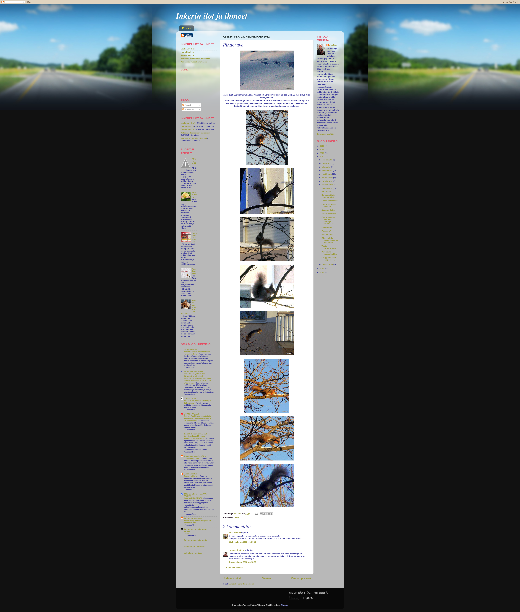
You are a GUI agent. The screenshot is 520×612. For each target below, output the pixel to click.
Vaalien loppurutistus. (329, 247)
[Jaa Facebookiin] (269, 513)
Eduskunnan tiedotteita (194, 546)
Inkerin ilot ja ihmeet (212, 15)
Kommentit (189, 109)
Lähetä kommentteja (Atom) (241, 584)
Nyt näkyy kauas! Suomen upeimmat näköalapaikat (194, 437)
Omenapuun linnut (192, 458)
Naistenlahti (327, 234)
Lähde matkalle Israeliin (328, 205)
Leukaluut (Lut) (188, 49)
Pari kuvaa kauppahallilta (329, 253)
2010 (322, 272)
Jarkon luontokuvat (193, 518)
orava (236, 517)
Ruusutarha (194, 195)
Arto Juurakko (194, 271)
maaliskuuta (328, 185)
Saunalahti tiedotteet (193, 372)
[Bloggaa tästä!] (263, 513)
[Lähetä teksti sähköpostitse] (256, 514)
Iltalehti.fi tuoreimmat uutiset (197, 434)
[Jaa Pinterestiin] (271, 513)
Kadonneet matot (329, 201)
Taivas (186, 534)
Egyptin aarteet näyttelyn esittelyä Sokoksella (328, 220)
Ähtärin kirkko (187, 55)
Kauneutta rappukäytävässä (194, 62)
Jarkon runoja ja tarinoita (195, 540)
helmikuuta (327, 188)
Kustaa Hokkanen (191, 476)
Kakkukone (326, 227)
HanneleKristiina (236, 550)
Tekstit (187, 105)
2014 (322, 150)
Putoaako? (326, 231)
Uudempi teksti (232, 578)
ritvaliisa (333, 45)
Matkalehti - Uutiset (193, 553)
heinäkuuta (327, 171)
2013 (322, 153)
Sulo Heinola (235, 533)
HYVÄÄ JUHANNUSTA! (193, 498)
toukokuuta (327, 178)
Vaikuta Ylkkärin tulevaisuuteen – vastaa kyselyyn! (197, 353)
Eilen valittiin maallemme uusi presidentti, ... (329, 240)
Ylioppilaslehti (190, 349)
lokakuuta (327, 163)
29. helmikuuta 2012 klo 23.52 (242, 542)
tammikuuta (327, 264)
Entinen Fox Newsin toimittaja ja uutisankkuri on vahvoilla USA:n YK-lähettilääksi (197, 418)
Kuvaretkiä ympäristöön (195, 456)
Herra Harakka (187, 52)
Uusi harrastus (190, 474)
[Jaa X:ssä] (266, 513)
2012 (322, 157)
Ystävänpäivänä (328, 214)
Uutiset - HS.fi (190, 398)
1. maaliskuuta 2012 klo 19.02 (242, 562)
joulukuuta (327, 160)
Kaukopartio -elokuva (194, 237)
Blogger (284, 605)
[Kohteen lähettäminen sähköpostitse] (261, 513)
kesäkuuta (327, 174)
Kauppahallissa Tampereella (328, 259)
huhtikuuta (327, 181)
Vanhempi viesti (301, 578)
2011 (322, 269)
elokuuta (326, 167)
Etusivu (186, 28)
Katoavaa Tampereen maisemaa (195, 59)
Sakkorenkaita (328, 210)
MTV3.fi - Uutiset (191, 414)
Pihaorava (326, 192)
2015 (322, 146)
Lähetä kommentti (234, 567)
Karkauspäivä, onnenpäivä (328, 196)
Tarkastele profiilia (325, 134)
